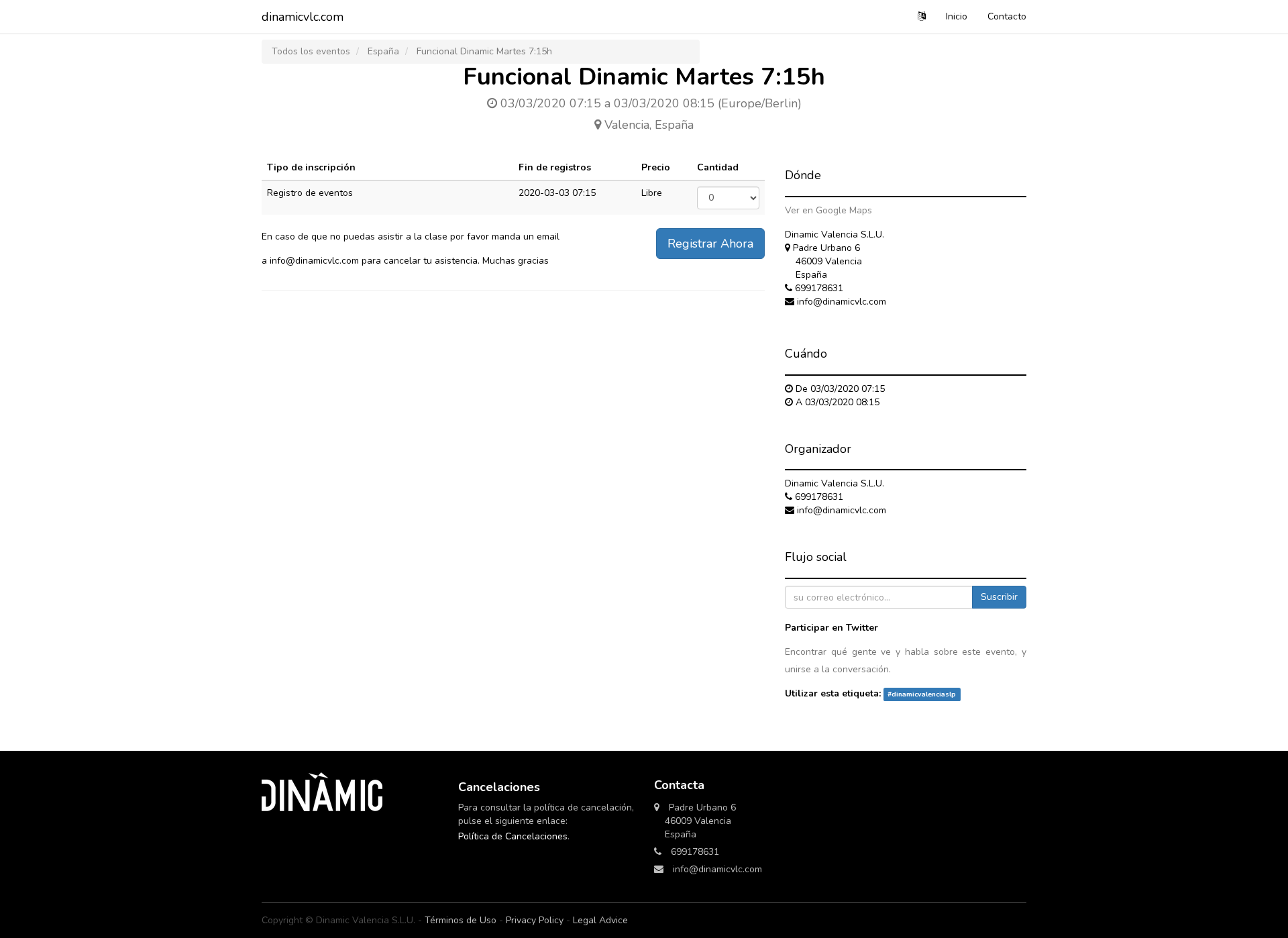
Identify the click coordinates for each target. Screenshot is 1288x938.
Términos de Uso (460, 920)
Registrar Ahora (710, 244)
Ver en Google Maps (828, 210)
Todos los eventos (311, 51)
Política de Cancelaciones (513, 836)
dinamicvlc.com (302, 17)
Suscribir (999, 596)
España (383, 51)
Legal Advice (600, 920)
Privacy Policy (535, 920)
